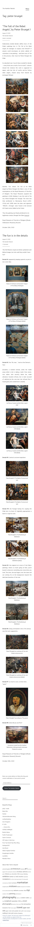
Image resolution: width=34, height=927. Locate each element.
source (27, 215)
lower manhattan (12, 883)
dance (10, 874)
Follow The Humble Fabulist (11, 788)
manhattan (22, 882)
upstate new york (19, 911)
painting (12, 894)
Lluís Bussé (5, 848)
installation (6, 879)
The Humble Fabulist (8, 8)
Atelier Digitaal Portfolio (8, 850)
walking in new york (8, 913)
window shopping (18, 913)
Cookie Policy (6, 920)
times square (13, 907)
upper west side (9, 911)
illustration (25, 876)
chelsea (7, 874)
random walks (25, 898)
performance (18, 893)
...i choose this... (6, 827)
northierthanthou (6, 819)
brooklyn (19, 871)
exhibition (5, 876)
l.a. (11, 879)
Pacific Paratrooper (7, 835)
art (26, 868)
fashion (11, 876)
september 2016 (16, 901)
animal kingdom (6, 869)
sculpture (7, 901)
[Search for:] (9, 798)
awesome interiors (12, 871)
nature (16, 890)
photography (9, 897)
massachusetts (5, 886)
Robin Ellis (5, 811)
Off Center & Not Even (8, 840)
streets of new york (16, 904)
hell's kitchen (19, 876)
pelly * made (5, 808)
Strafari (4, 814)
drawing (25, 874)
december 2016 (16, 874)
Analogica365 (6, 845)
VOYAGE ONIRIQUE (7, 829)
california (24, 871)
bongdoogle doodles (8, 853)
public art (18, 897)
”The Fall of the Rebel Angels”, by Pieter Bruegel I (16, 28)
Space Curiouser (6, 837)
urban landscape (27, 911)
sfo (21, 901)
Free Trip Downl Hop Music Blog (11, 843)
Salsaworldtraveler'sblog (9, 816)
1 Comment (5, 244)
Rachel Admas (6, 832)
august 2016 (5, 871)
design (21, 874)
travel (19, 907)
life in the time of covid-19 (17, 879)
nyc (28, 890)
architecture (15, 869)
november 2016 (22, 890)
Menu (27, 9)
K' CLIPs (4, 824)
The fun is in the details (15, 235)
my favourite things (8, 890)
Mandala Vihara (6, 858)
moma (18, 886)
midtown (13, 886)
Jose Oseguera (6, 822)
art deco (29, 869)
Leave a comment (6, 38)
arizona (22, 869)
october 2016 (5, 893)
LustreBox (5, 856)
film (14, 876)
